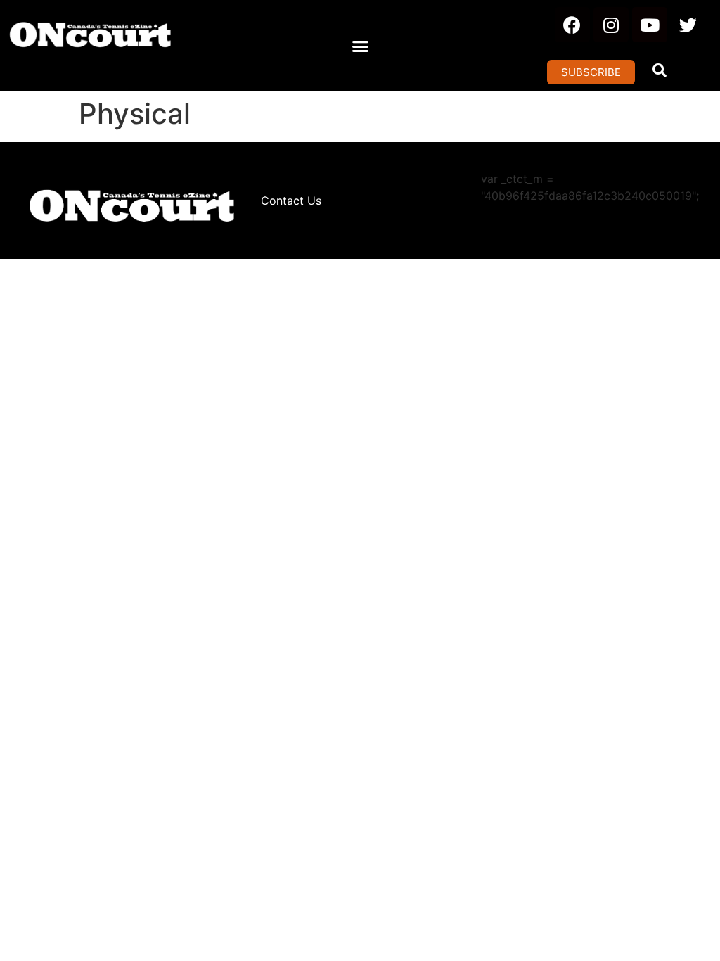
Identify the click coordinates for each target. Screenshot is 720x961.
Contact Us (291, 200)
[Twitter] (688, 24)
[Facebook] (572, 24)
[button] (360, 45)
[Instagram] (611, 24)
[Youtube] (649, 24)
